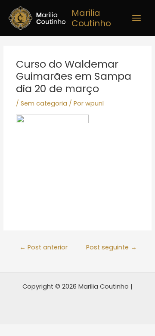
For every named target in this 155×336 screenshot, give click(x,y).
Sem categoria (44, 103)
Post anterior (43, 247)
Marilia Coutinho (91, 18)
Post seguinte (111, 247)
